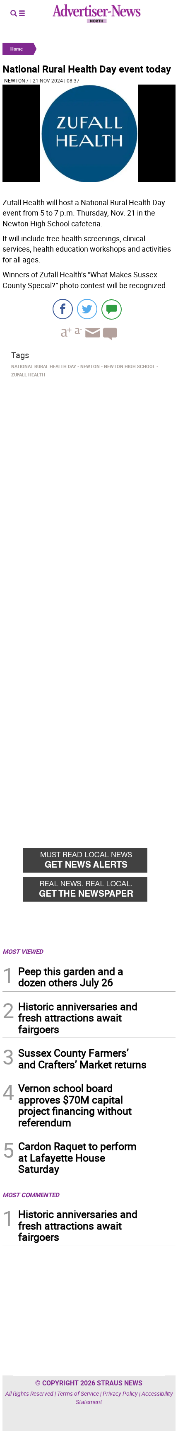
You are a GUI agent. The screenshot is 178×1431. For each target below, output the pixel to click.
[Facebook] (63, 309)
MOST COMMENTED (30, 1195)
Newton (14, 80)
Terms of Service (78, 1393)
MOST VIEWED (22, 951)
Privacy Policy (120, 1393)
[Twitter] (87, 309)
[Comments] (111, 309)
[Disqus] (89, 494)
